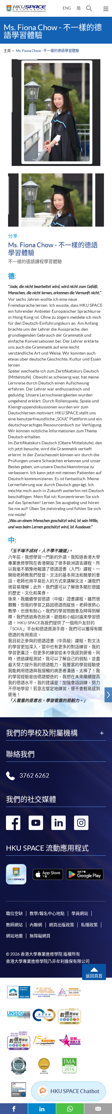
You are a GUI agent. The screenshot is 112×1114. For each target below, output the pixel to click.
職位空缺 (14, 913)
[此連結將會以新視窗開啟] (48, 874)
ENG (67, 8)
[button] (89, 8)
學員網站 (79, 913)
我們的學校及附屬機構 (42, 733)
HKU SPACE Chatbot (74, 1091)
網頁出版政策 (61, 924)
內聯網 (36, 924)
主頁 (7, 51)
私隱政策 (89, 924)
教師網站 (14, 924)
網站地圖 (14, 935)
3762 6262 (34, 775)
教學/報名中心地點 (47, 913)
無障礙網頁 (40, 935)
